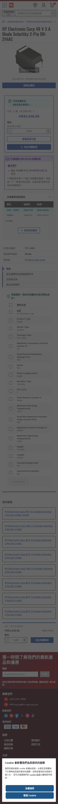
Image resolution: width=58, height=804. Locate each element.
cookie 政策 (35, 774)
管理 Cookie (29, 795)
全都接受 (29, 788)
